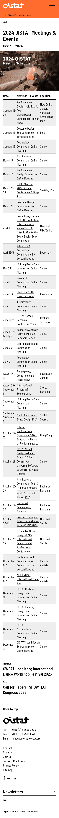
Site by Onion (32, 811)
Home (5, 15)
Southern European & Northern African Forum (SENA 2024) (28, 521)
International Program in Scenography (24, 389)
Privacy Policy (11, 765)
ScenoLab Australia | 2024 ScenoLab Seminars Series (27, 334)
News (11, 15)
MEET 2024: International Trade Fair (28, 579)
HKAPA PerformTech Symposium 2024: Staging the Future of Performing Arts (27, 435)
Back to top (10, 709)
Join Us (7, 756)
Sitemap (7, 770)
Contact (7, 748)
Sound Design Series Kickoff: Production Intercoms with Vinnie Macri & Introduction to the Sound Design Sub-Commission (28, 228)
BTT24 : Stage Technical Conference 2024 (26, 320)
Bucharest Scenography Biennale (24, 507)
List (5, 799)
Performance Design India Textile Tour (27, 106)
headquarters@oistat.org (26, 738)
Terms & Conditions (14, 761)
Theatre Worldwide (23, 15)
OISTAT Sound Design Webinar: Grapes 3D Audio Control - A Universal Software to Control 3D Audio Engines (27, 461)
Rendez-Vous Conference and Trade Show (25, 375)
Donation (8, 752)
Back (5, 21)
